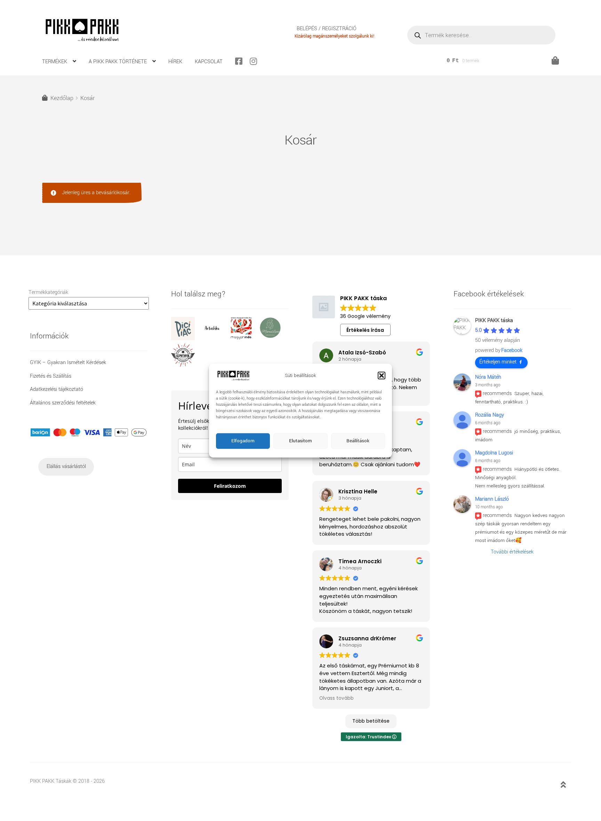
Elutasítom (300, 440)
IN (256, 61)
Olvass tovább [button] (336, 698)
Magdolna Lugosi (494, 453)
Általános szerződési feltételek (63, 403)
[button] (381, 375)
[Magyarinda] (243, 338)
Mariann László (492, 499)
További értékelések (512, 552)
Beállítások (357, 440)
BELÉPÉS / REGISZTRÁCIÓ (326, 29)
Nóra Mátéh (488, 377)
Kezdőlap (61, 98)
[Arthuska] (215, 338)
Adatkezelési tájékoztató (56, 389)
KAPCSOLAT (209, 61)
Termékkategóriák (48, 292)
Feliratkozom (230, 486)
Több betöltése (371, 720)
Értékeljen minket (497, 362)
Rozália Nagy (489, 415)
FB (241, 61)
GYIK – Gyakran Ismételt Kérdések (68, 362)
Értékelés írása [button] (365, 330)
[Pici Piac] (185, 338)
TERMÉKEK (54, 61)
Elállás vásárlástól (66, 466)
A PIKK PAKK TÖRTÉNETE (118, 61)
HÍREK (175, 61)
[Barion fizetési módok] (88, 432)
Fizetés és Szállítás (50, 376)
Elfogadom (243, 440)
